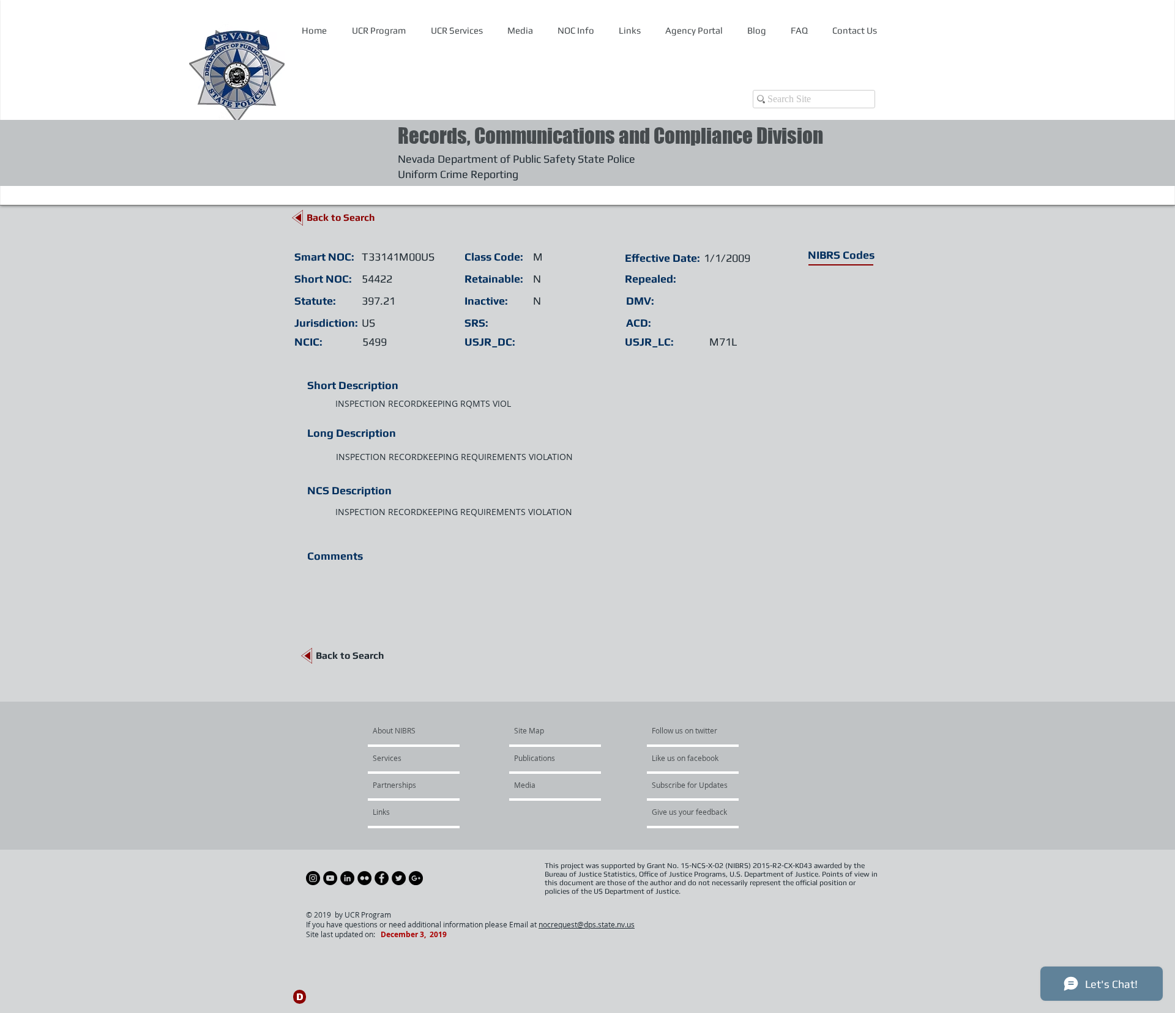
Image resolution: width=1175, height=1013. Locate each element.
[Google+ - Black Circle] (416, 878)
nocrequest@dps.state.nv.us (587, 924)
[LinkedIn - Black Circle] (347, 878)
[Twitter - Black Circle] (399, 878)
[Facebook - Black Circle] (382, 878)
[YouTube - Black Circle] (330, 878)
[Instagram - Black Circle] (313, 878)
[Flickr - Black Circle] (364, 878)
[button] (575, 30)
